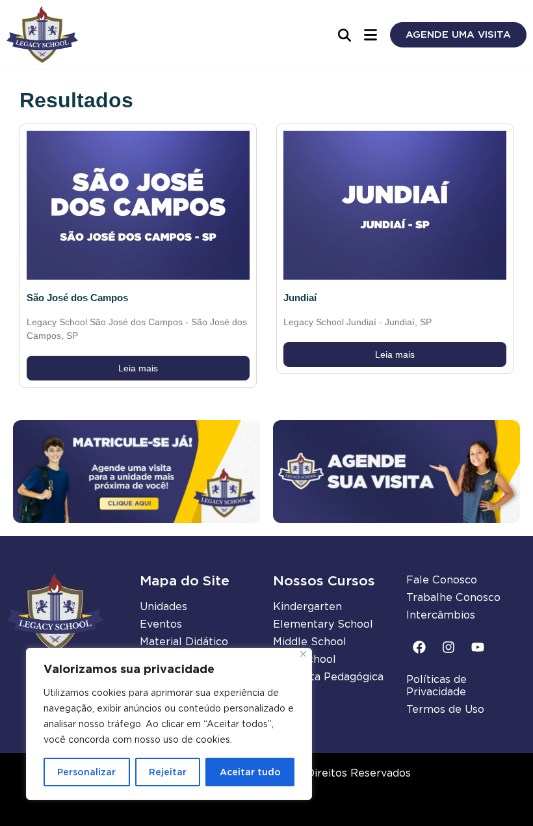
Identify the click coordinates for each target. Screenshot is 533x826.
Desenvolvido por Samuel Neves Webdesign (266, 809)
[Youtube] (478, 647)
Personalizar (86, 772)
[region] (169, 724)
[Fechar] (303, 654)
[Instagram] (449, 647)
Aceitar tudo (250, 772)
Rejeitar (168, 772)
